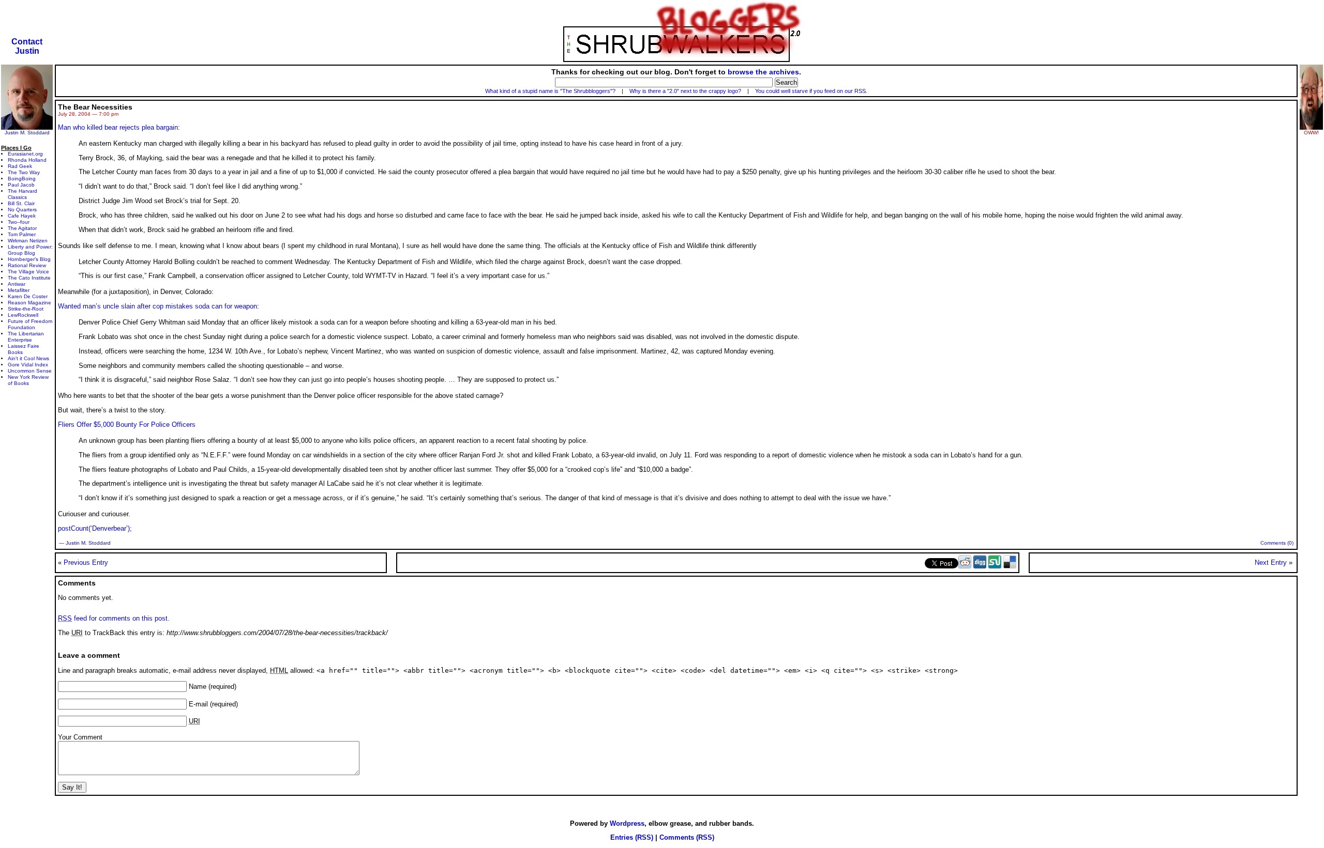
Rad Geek (20, 166)
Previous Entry (86, 562)
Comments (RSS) (686, 837)
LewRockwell (23, 315)
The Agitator (22, 228)
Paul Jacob (21, 185)
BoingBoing (22, 178)
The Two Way (24, 172)
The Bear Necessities (95, 107)
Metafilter (18, 290)
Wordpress (627, 823)
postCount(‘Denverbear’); (95, 528)
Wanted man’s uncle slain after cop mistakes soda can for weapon (157, 306)
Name (197, 686)
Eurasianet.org (25, 154)
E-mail (198, 704)
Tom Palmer (22, 234)
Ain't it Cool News (28, 358)
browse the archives (763, 72)
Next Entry (1271, 562)
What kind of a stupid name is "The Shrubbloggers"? (550, 91)
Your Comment (80, 737)
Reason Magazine (29, 302)
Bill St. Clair (21, 203)
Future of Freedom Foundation (30, 324)
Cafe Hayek (22, 216)
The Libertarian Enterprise (26, 337)
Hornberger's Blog (29, 259)
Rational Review (27, 265)
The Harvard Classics (22, 194)
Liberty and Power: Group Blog (30, 250)
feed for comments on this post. (114, 618)
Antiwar (16, 284)
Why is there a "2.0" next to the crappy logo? (685, 91)
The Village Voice (28, 271)
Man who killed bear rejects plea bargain (118, 127)
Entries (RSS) (631, 837)
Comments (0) (1276, 543)
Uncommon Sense (30, 371)
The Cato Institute (29, 278)
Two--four (18, 222)
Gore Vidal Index (28, 364)
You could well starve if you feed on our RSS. (811, 91)
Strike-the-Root (25, 309)
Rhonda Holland (27, 160)
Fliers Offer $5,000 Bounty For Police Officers (126, 424)
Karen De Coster (28, 296)
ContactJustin (26, 46)
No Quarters (22, 209)
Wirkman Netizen (28, 240)
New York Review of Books (28, 380)
